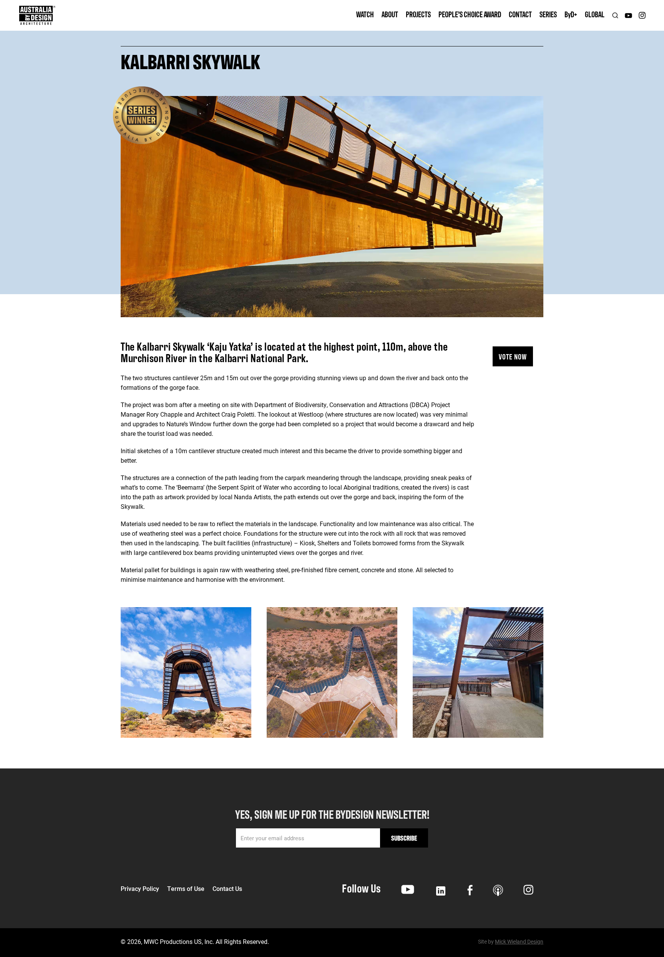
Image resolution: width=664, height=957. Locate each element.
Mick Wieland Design (519, 941)
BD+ (570, 14)
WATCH (365, 14)
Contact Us (227, 888)
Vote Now (513, 356)
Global (594, 14)
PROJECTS (418, 14)
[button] (390, 15)
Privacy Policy (140, 888)
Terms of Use (185, 888)
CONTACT (520, 14)
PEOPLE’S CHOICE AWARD (469, 14)
